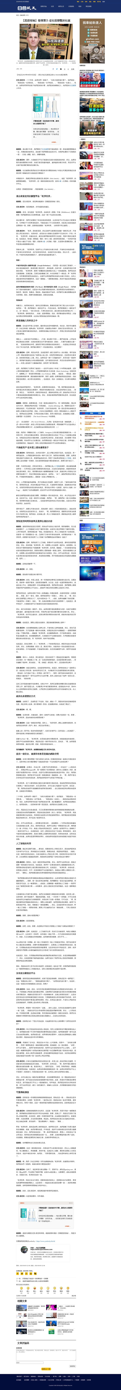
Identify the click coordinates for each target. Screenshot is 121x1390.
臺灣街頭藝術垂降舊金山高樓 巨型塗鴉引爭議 (99, 236)
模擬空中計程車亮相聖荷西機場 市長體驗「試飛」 (99, 155)
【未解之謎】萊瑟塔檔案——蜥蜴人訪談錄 (99, 283)
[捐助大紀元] (92, 563)
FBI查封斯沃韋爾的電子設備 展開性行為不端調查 (99, 195)
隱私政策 (40, 1376)
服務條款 (33, 1376)
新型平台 (35, 196)
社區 (52, 6)
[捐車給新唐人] (92, 63)
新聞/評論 (44, 6)
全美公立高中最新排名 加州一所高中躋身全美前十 (99, 144)
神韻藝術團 (43, 1380)
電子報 (99, 1)
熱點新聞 (22, 15)
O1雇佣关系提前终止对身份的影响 (99, 334)
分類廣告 (71, 6)
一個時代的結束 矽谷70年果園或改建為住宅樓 (99, 216)
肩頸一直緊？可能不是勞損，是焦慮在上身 (99, 293)
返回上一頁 (46, 1369)
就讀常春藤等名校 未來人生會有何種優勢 (35, 1281)
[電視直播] (92, 580)
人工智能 (68, 458)
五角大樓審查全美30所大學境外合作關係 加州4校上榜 (99, 206)
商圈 (94, 1)
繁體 (103, 1)
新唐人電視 (34, 1380)
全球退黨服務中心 (68, 1380)
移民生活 (61, 6)
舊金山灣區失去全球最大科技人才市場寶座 (99, 175)
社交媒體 (73, 85)
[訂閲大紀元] (92, 530)
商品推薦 (88, 6)
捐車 (86, 1)
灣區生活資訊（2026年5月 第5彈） (99, 344)
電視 (78, 1)
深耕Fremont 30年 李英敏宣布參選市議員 (99, 323)
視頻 (79, 6)
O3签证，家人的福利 (99, 353)
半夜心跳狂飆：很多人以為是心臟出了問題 (99, 272)
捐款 (90, 1)
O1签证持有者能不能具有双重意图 (99, 313)
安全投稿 (47, 1376)
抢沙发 (74, 1295)
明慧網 (77, 1380)
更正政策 (26, 1376)
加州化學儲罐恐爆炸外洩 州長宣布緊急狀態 (99, 364)
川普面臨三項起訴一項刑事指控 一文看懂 (35, 1278)
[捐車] (92, 264)
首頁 (17, 15)
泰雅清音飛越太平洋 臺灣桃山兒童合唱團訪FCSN (99, 185)
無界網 (89, 1380)
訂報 (82, 1)
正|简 (72, 69)
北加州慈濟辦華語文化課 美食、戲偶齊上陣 (99, 226)
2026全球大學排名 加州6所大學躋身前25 (99, 303)
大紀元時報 (51, 1380)
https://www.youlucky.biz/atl (45, 1241)
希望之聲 (58, 1380)
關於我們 (19, 1376)
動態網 (83, 1380)
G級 (60, 181)
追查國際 (26, 1380)
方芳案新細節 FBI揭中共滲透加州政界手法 (98, 165)
